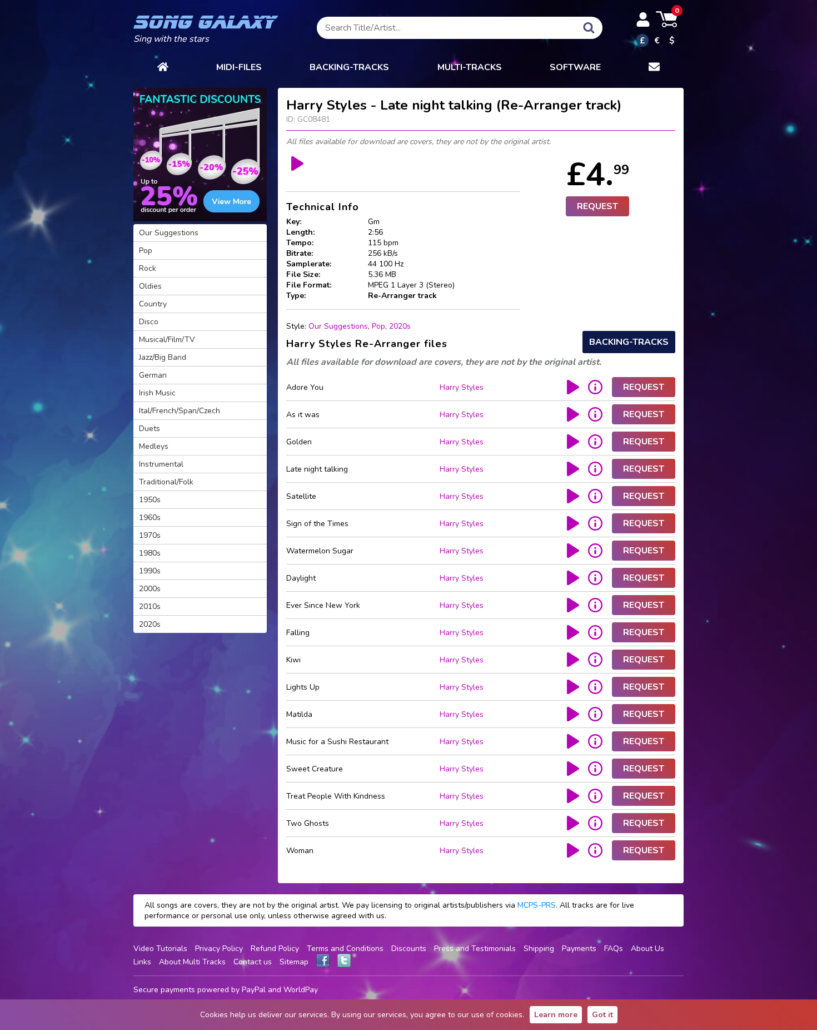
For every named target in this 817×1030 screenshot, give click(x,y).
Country (153, 304)
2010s (150, 606)
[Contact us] (654, 67)
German (153, 375)
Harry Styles (462, 387)
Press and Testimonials (475, 948)
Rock (147, 268)
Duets (149, 428)
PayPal (254, 989)
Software (575, 67)
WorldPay (300, 989)
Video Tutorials (160, 948)
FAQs (613, 948)
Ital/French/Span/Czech (179, 410)
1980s (150, 553)
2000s (150, 588)
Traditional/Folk (166, 482)
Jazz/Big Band (162, 357)
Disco (148, 321)
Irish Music (157, 393)
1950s (150, 499)
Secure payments (164, 989)
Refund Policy (275, 948)
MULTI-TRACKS (469, 67)
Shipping (539, 948)
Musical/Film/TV (167, 339)
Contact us (252, 962)
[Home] (162, 67)
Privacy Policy (219, 948)
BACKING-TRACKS (349, 67)
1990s (150, 571)
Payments (579, 948)
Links (142, 962)
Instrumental (161, 464)
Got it (602, 1014)
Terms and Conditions (345, 948)
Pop (378, 326)
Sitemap (294, 962)
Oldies (150, 286)
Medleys (153, 446)
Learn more (555, 1014)
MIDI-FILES (239, 67)
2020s (400, 326)
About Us (647, 948)
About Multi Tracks (192, 962)
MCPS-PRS (536, 905)
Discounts (408, 948)
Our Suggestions (338, 326)
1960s (150, 517)
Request (597, 206)
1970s (150, 535)
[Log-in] (643, 19)
